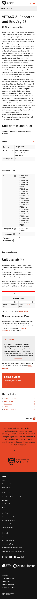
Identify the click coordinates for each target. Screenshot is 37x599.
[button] (30, 3)
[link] (18, 480)
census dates (23, 311)
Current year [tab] (18, 294)
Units (3, 8)
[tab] (18, 141)
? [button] (14, 228)
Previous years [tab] (18, 298)
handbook (18, 358)
